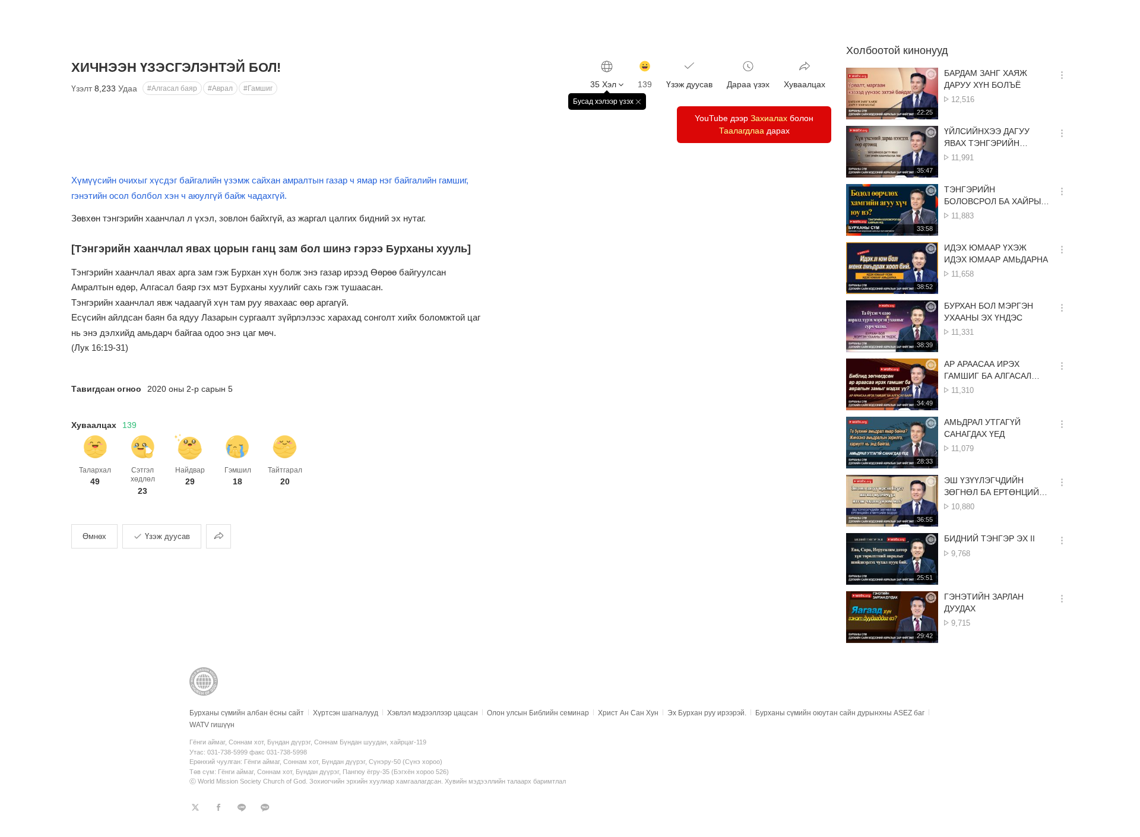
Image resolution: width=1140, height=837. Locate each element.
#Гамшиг (258, 88)
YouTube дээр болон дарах (754, 124)
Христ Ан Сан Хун (628, 713)
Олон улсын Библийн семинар (538, 713)
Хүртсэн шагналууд (345, 713)
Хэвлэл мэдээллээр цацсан (432, 713)
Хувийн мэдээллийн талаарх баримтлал (505, 781)
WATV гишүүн (212, 725)
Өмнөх (94, 536)
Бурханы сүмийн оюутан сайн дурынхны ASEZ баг (839, 713)
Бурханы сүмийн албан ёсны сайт (246, 713)
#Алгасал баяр (172, 88)
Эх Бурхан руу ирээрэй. (706, 713)
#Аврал (220, 88)
